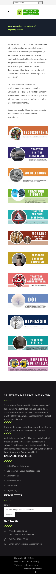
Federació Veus (14, 480)
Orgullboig (12, 490)
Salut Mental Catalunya (18, 466)
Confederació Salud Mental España (23, 471)
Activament (12, 485)
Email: (7, 505)
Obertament (13, 475)
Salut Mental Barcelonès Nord (22, 26)
